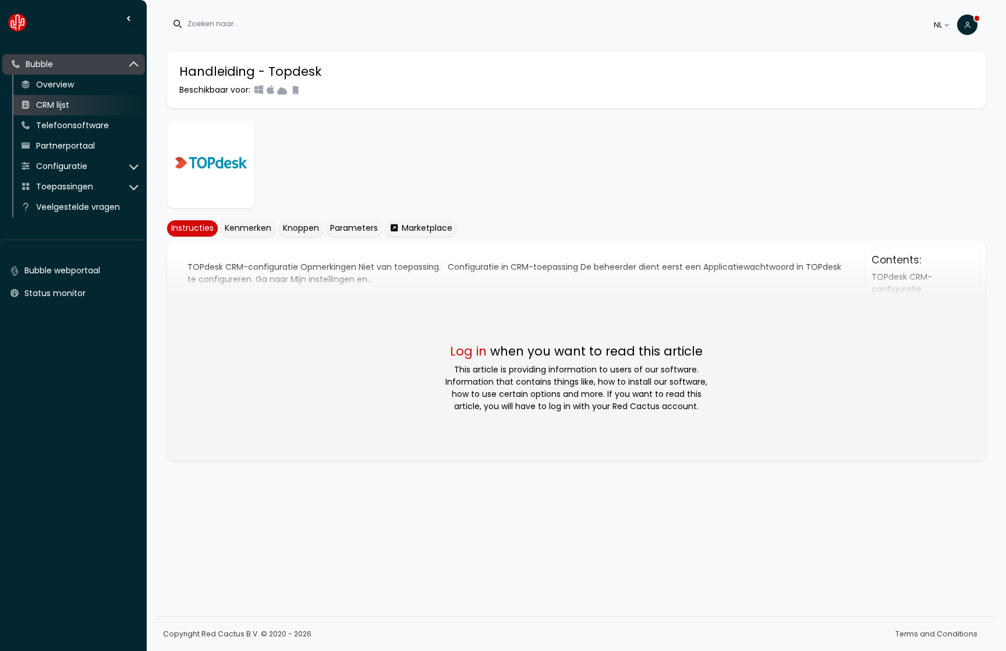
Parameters (354, 228)
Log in (468, 351)
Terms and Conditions (936, 634)
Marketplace (425, 228)
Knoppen (301, 228)
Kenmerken (248, 228)
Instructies (192, 228)
